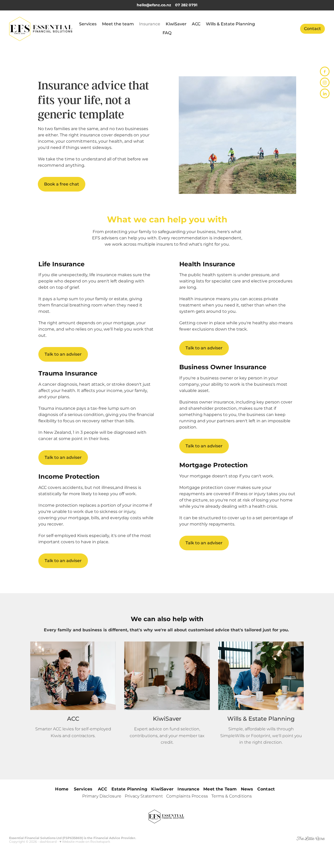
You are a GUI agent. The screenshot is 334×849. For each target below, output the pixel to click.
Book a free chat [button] (61, 184)
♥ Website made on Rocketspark (84, 841)
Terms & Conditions (231, 796)
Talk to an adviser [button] (63, 354)
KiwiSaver (176, 24)
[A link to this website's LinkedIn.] (325, 93)
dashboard (48, 841)
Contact (312, 28)
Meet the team (118, 24)
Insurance (149, 24)
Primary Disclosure (102, 796)
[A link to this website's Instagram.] (325, 82)
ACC (196, 24)
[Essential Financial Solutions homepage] (40, 29)
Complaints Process (187, 796)
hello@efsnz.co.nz (154, 5)
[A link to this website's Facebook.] (325, 71)
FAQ (167, 33)
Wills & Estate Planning (230, 24)
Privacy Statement (144, 796)
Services (88, 24)
